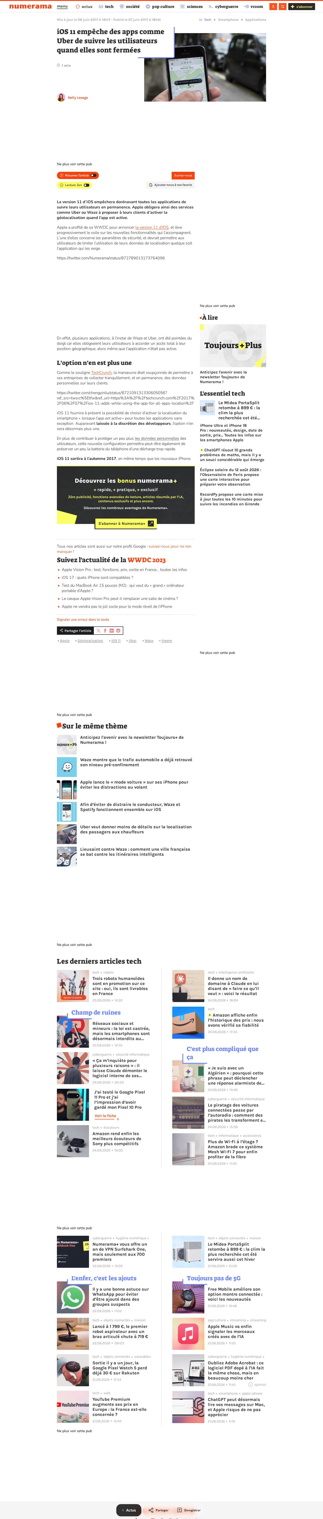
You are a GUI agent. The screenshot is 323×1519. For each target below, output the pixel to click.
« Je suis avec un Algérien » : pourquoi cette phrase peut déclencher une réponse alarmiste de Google (235, 1075)
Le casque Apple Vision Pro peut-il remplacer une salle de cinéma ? (120, 598)
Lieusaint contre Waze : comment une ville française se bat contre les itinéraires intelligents (135, 852)
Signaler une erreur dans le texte (83, 619)
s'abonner (304, 7)
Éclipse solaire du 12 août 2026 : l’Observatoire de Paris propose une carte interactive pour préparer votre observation (230, 477)
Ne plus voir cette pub (74, 164)
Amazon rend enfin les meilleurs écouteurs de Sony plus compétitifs (117, 1138)
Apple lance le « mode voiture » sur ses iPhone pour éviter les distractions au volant (134, 785)
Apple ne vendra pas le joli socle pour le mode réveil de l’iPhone (117, 606)
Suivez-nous (183, 175)
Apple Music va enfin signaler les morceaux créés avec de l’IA (231, 1331)
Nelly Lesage (78, 97)
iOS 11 (116, 640)
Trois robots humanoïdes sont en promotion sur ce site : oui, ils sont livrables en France (120, 986)
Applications (255, 20)
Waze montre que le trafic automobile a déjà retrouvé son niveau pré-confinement (136, 762)
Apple (64, 640)
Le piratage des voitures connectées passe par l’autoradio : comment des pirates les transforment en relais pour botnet (236, 1113)
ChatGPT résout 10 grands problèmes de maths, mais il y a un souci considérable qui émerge (232, 455)
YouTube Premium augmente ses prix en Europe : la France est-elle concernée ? (120, 1407)
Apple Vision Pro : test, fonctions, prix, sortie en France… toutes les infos (124, 569)
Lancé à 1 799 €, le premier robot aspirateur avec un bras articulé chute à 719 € (120, 1331)
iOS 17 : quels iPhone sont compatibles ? (97, 577)
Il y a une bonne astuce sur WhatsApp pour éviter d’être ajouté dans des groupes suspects (121, 1297)
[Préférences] (283, 6)
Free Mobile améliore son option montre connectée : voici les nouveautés (235, 1294)
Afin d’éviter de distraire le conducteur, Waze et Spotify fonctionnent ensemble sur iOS (130, 807)
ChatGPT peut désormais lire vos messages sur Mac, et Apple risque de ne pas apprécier (236, 1407)
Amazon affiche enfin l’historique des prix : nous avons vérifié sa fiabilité (236, 1020)
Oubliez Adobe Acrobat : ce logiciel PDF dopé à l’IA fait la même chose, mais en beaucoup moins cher (236, 1370)
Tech (207, 20)
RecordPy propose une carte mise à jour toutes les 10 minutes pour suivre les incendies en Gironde (231, 499)
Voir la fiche (105, 1115)
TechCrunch (101, 372)
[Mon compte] (273, 6)
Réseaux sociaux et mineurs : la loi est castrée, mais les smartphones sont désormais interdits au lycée (121, 1031)
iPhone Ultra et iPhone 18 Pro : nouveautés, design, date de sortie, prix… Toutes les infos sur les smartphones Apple (231, 432)
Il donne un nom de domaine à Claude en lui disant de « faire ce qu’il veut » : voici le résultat (233, 986)
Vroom (167, 640)
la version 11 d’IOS (152, 227)
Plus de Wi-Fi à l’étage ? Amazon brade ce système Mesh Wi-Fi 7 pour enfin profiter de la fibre (235, 1149)
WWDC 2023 (146, 560)
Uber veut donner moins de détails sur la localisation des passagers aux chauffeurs (136, 829)
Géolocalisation (90, 640)
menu (62, 6)
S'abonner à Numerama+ (121, 523)
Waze (149, 640)
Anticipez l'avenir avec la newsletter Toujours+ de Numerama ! (132, 740)
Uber (132, 640)
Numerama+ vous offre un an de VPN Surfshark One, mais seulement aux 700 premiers (120, 1252)
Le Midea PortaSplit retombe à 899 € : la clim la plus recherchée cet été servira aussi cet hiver (241, 410)
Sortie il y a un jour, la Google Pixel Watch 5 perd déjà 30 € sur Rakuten (120, 1368)
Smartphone (228, 20)
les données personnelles (157, 438)
